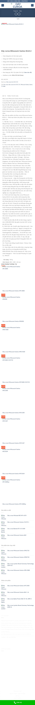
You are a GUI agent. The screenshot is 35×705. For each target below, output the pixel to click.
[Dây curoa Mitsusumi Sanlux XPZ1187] (12, 430)
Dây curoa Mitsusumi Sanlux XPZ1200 (13, 412)
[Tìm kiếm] (32, 5)
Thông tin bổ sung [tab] (12, 96)
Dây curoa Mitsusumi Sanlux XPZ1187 (13, 443)
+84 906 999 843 (11, 637)
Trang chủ (15, 11)
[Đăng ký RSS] (13, 640)
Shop (20, 11)
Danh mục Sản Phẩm (17, 693)
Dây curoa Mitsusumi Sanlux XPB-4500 (13, 351)
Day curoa (6, 84)
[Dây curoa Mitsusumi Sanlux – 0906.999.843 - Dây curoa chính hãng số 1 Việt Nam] (17, 5)
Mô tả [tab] (4, 96)
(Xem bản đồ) (28, 72)
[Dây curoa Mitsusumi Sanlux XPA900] (12, 308)
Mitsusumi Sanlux (25, 84)
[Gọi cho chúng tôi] (9, 640)
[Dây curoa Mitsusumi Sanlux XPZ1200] (12, 399)
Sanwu (30, 84)
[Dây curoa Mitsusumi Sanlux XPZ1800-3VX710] (12, 369)
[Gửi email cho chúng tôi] (6, 640)
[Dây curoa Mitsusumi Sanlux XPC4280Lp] (12, 491)
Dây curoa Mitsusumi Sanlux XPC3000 (13, 290)
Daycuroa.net (5, 620)
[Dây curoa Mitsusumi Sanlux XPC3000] (12, 277)
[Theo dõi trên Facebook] (3, 640)
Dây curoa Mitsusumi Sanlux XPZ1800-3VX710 (16, 382)
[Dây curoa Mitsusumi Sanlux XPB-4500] (12, 338)
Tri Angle (3, 86)
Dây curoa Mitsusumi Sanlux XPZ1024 (13, 473)
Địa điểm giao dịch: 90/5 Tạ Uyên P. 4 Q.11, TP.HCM (16, 634)
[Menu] (2, 5)
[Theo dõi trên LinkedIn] (16, 640)
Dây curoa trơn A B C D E (12, 82)
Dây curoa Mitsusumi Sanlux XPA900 (13, 321)
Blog (17, 696)
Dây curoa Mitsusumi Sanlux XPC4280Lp (14, 504)
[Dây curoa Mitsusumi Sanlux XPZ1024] (12, 460)
